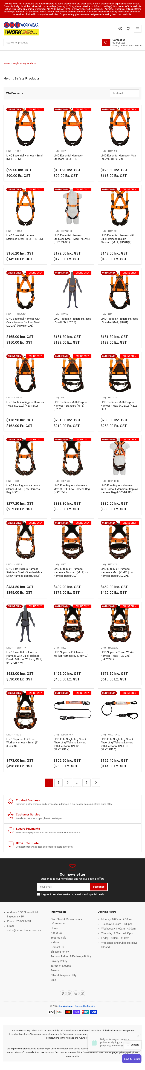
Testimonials (58, 937)
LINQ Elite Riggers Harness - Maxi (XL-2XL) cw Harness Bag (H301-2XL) (72, 489)
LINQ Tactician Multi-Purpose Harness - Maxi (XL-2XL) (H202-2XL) (119, 406)
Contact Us (57, 947)
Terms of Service (61, 965)
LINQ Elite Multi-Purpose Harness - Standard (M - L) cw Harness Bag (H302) (71, 572)
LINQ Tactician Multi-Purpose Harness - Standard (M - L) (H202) (71, 406)
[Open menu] (137, 29)
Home (7, 63)
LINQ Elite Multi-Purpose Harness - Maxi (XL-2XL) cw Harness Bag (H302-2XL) (117, 572)
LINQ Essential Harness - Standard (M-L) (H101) (68, 157)
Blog (53, 979)
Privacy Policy (59, 961)
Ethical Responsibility (63, 975)
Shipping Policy (60, 951)
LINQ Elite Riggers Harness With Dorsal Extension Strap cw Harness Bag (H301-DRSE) (119, 489)
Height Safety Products (24, 63)
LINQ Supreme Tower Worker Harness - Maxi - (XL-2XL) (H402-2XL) (118, 656)
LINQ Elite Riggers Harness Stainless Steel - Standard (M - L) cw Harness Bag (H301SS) (24, 572)
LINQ (8, 151)
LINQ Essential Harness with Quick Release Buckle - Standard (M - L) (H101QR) (117, 239)
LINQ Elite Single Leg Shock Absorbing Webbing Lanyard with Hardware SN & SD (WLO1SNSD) (117, 744)
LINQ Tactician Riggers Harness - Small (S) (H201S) (72, 320)
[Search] (106, 43)
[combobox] (57, 42)
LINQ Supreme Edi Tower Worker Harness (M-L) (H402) (71, 654)
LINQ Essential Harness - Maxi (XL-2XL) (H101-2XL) (119, 157)
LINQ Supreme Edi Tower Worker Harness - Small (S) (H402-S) (22, 743)
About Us (56, 932)
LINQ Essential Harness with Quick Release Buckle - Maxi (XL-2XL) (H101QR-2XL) (23, 322)
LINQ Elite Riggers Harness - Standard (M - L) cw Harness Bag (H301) (23, 489)
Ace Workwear (66, 1006)
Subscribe (99, 886)
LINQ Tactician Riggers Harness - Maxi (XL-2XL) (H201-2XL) (25, 404)
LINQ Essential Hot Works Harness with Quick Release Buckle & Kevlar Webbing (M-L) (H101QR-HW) (24, 657)
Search (55, 970)
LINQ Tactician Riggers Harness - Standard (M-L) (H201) (119, 320)
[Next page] (96, 783)
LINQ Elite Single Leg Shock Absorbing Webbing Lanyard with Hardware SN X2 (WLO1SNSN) (70, 744)
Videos (55, 942)
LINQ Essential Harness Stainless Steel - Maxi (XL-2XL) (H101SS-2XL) (72, 239)
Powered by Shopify (85, 1006)
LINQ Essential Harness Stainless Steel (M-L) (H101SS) (24, 237)
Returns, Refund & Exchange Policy (71, 956)
